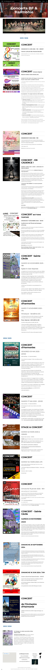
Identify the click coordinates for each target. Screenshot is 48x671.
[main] (24, 10)
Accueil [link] (21, 1)
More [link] (43, 1)
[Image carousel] (24, 26)
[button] (47, 1)
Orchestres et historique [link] (37, 1)
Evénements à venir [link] (27, 1)
